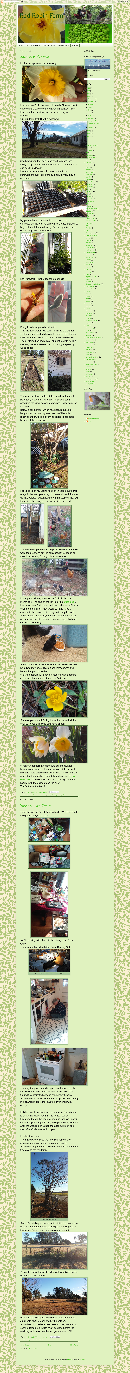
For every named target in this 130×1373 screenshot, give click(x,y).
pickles (88, 301)
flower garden (90, 233)
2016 (88, 133)
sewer (88, 330)
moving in (89, 269)
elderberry (89, 211)
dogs (87, 203)
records (88, 318)
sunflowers (89, 342)
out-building (90, 286)
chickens (35, 795)
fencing (28, 1340)
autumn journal (91, 157)
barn (87, 160)
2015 (88, 136)
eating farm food (91, 208)
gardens (44, 795)
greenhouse (90, 247)
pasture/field (90, 289)
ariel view (89, 150)
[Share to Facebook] (56, 792)
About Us (75, 45)
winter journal (90, 381)
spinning (89, 335)
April (90, 113)
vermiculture (90, 359)
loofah (88, 264)
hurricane (89, 255)
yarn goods (89, 384)
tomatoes (89, 349)
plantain (88, 306)
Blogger (82, 1359)
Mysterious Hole (91, 276)
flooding (88, 228)
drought (88, 206)
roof (87, 325)
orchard (88, 281)
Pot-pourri (89, 311)
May (89, 110)
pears (88, 291)
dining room (90, 201)
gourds (88, 242)
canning (88, 177)
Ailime (69, 1359)
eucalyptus (89, 213)
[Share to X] (54, 792)
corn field (89, 196)
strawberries (90, 340)
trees (87, 354)
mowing (88, 272)
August (90, 104)
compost (89, 191)
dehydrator (89, 199)
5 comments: (44, 1337)
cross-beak (69, 601)
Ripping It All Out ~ (35, 805)
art (87, 152)
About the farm (91, 145)
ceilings (88, 179)
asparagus (29, 795)
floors (88, 230)
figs (40, 795)
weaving (88, 369)
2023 (88, 88)
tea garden (89, 345)
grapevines (89, 245)
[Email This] (50, 792)
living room (89, 262)
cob (87, 189)
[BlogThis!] (52, 792)
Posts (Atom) (33, 1348)
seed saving (90, 328)
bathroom (89, 162)
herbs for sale (90, 252)
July (89, 107)
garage (88, 238)
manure (88, 267)
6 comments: (43, 792)
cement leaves (90, 182)
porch (88, 308)
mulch (88, 274)
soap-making (90, 333)
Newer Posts (25, 1345)
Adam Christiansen (94, 418)
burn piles (89, 174)
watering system (91, 364)
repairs (88, 323)
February (91, 118)
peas (87, 294)
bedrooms (89, 165)
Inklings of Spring (34, 57)
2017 (88, 130)
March (90, 115)
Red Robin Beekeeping (33, 45)
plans (88, 303)
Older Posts (74, 1345)
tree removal (39, 1340)
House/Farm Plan (63, 45)
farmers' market (91, 221)
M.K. (89, 421)
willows (88, 376)
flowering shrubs (91, 235)
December (91, 99)
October (91, 101)
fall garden (89, 216)
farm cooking (90, 218)
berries (88, 169)
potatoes (89, 313)
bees (87, 167)
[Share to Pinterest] (58, 792)
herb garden (50, 795)
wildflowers (89, 374)
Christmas (89, 187)
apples (88, 148)
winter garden (90, 379)
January (91, 127)
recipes (88, 315)
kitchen (33, 1340)
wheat (88, 371)
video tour (89, 362)
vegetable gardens (60, 795)
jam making (90, 257)
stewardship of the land (93, 337)
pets (87, 298)
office (88, 279)
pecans (88, 296)
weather (88, 367)
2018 (88, 96)
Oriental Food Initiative (93, 284)
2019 (88, 93)
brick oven (89, 172)
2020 (88, 91)
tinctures (89, 347)
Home (21, 45)
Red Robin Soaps (49, 45)
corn (87, 194)
